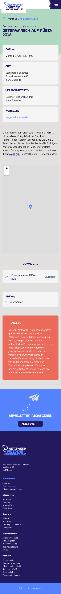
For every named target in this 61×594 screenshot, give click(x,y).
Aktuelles (7, 499)
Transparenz (8, 527)
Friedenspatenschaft (12, 566)
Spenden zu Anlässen (12, 569)
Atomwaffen (8, 505)
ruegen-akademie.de (16, 117)
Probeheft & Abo (10, 544)
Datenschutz (24, 588)
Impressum (37, 588)
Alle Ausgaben (9, 541)
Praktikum (7, 521)
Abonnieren (27, 423)
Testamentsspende (11, 575)
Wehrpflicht (7, 508)
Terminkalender (9, 486)
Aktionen (6, 483)
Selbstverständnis (29, 372)
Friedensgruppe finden (12, 489)
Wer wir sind (8, 518)
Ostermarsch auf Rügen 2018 (24, 277)
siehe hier (14, 153)
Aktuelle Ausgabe (10, 538)
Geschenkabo (9, 572)
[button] (30, 207)
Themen (6, 502)
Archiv (5, 550)
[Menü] (56, 4)
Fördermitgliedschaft (12, 563)
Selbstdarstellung (10, 547)
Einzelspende (8, 560)
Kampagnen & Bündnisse (13, 524)
